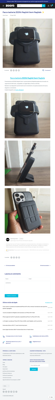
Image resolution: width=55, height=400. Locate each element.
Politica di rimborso (7, 373)
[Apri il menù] (3, 5)
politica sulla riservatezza (9, 371)
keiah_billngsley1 (19, 90)
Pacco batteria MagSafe (27, 78)
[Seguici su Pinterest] (11, 392)
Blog (4, 364)
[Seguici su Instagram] (9, 392)
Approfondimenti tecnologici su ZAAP (11, 379)
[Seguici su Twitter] (6, 392)
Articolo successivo (44, 265)
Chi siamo (5, 366)
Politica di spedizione (8, 375)
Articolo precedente (10, 265)
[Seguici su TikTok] (16, 392)
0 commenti (48, 70)
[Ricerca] (43, 5)
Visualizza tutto (49, 302)
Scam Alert (5, 369)
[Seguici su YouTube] (14, 392)
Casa (4, 362)
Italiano (4, 385)
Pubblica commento (11, 295)
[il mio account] (48, 5)
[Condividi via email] (19, 70)
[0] (51, 5)
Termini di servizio (7, 377)
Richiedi (34, 369)
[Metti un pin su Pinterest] (14, 70)
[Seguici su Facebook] (4, 392)
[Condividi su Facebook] (11, 70)
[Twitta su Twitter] (16, 70)
